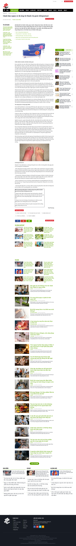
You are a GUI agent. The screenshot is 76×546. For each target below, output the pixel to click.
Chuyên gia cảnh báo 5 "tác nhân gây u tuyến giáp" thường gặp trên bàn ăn (65, 106)
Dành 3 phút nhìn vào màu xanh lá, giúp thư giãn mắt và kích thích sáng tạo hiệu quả (65, 65)
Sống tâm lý (39, 10)
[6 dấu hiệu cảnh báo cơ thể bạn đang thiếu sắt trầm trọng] (22, 432)
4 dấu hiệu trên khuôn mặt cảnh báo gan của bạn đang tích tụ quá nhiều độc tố (65, 59)
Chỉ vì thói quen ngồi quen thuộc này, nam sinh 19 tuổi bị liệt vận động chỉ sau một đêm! (61, 493)
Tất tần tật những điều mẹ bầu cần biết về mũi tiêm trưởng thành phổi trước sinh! (7, 28)
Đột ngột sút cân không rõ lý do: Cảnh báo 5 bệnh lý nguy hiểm (41, 286)
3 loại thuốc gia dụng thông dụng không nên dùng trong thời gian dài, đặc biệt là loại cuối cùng (49, 245)
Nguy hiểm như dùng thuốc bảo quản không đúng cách (27, 37)
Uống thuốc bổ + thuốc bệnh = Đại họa (23, 33)
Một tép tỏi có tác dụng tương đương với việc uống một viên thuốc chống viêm (7, 53)
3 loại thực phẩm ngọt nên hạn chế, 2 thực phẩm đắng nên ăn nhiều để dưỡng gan (29, 264)
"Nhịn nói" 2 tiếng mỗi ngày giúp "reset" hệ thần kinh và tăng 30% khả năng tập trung (65, 83)
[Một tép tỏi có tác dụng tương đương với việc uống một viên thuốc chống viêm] (19, 244)
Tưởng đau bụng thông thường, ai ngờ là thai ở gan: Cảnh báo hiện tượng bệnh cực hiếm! (65, 71)
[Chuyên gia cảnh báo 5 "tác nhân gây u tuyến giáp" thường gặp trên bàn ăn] (57, 107)
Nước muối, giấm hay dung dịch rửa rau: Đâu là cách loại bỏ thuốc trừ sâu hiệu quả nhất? (14, 489)
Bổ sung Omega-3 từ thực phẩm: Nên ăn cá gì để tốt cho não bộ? (42, 392)
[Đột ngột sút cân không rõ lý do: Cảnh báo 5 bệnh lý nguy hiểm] (22, 290)
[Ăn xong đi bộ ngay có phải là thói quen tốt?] (22, 301)
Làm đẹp (27, 10)
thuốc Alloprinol (21, 215)
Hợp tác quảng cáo (68, 1)
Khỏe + (31, 288)
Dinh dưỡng (22, 10)
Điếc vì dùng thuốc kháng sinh (22, 32)
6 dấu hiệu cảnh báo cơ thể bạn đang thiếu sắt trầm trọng (41, 428)
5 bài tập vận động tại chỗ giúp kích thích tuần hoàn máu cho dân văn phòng (41, 370)
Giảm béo (50, 10)
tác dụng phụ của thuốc (34, 213)
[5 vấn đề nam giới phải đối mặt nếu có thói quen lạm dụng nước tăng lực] (22, 420)
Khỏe (7, 10)
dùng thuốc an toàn (21, 213)
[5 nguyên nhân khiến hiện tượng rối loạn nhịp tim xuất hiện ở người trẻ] (22, 455)
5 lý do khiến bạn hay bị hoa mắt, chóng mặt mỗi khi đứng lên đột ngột (41, 357)
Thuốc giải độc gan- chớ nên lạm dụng (23, 35)
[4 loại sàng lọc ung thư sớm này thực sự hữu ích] (22, 325)
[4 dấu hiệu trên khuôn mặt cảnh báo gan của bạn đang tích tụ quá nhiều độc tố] (57, 59)
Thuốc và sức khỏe (14, 10)
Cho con (45, 10)
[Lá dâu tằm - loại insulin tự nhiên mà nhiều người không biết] (39, 236)
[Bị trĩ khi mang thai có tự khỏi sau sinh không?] (22, 313)
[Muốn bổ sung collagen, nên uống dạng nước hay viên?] (22, 337)
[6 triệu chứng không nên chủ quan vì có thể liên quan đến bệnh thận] (19, 271)
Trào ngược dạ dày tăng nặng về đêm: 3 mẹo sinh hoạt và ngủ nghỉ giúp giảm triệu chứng (42, 346)
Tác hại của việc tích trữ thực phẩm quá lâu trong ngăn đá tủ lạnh (41, 440)
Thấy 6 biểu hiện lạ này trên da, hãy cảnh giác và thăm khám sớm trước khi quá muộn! (49, 272)
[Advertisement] (44, 5)
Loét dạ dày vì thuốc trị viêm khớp (23, 39)
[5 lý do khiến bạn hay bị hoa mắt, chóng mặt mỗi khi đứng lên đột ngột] (22, 361)
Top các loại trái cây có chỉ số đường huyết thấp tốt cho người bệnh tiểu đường (41, 405)
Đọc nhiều (59, 49)
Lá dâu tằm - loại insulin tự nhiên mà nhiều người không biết (7, 47)
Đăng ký (65, 10)
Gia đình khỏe (33, 10)
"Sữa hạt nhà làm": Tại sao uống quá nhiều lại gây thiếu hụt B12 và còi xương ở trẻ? (65, 95)
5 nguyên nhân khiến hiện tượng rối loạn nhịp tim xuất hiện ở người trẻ (41, 452)
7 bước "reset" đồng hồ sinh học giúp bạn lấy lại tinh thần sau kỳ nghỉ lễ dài (65, 89)
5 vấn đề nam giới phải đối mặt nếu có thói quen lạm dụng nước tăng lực (41, 416)
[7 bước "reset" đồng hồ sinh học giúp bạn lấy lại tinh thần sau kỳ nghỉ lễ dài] (57, 89)
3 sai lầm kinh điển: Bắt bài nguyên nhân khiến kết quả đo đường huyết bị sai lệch (49, 279)
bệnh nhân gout (47, 213)
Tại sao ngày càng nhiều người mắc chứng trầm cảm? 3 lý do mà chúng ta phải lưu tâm (48, 264)
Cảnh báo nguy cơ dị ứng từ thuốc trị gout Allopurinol (26, 16)
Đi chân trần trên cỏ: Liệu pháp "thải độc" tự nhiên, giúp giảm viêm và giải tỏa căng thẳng (65, 101)
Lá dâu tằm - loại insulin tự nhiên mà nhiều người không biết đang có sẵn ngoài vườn (7, 34)
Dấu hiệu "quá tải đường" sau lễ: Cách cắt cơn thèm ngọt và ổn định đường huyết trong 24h (64, 77)
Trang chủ (5, 13)
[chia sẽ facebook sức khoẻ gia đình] (34, 526)
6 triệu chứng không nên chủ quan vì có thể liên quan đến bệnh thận (29, 271)
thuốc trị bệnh (31, 215)
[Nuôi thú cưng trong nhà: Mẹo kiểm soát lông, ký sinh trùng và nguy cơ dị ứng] (22, 384)
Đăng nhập (60, 10)
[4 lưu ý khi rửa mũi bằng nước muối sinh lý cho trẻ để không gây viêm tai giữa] (19, 278)
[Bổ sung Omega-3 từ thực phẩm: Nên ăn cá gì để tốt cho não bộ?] (22, 396)
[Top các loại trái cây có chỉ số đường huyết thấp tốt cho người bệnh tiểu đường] (22, 408)
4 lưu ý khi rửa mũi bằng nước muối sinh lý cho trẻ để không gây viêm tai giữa (29, 278)
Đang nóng (68, 49)
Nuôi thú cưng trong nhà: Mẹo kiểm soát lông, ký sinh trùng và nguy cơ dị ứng (41, 382)
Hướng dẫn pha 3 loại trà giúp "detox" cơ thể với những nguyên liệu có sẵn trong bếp (64, 54)
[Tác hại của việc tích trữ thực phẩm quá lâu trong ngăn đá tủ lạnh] (22, 443)
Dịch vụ (54, 10)
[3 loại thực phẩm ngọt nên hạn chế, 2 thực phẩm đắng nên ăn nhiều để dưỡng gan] (19, 264)
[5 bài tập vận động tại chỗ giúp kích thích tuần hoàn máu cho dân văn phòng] (22, 372)
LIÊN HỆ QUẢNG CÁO (38, 518)
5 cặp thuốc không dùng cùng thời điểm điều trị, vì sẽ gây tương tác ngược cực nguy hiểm (7, 41)
